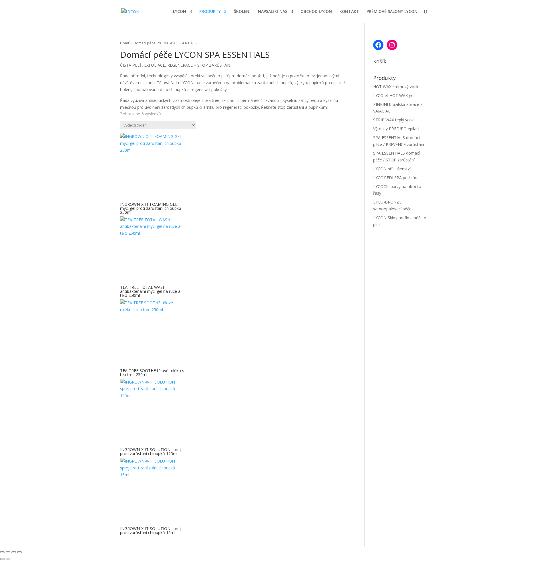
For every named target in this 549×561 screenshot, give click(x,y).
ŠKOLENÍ (242, 11)
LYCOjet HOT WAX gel (393, 95)
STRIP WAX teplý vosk (393, 120)
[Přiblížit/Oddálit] (2, 552)
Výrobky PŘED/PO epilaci (396, 128)
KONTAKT (349, 11)
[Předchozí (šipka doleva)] (2, 559)
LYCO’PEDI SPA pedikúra (396, 177)
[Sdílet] (13, 552)
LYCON (179, 11)
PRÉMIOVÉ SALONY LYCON (392, 11)
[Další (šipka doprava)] (8, 559)
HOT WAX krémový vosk (395, 86)
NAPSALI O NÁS (272, 11)
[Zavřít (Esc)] (19, 552)
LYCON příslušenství (392, 168)
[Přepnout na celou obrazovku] (8, 552)
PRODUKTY (210, 11)
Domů (125, 43)
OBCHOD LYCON (316, 11)
